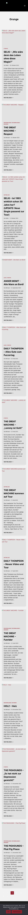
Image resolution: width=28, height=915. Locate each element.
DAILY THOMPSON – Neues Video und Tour (14, 564)
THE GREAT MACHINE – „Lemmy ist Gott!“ (13, 424)
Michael (8, 137)
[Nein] (26, 909)
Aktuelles (7, 195)
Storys (6, 48)
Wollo (7, 65)
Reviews (6, 124)
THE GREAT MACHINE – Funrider (10, 636)
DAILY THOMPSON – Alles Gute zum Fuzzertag (14, 351)
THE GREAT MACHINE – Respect (10, 130)
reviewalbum (7, 122)
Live (5, 277)
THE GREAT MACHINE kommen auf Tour (14, 493)
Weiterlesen (8, 97)
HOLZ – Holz (10, 706)
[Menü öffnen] (24, 5)
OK (8, 911)
